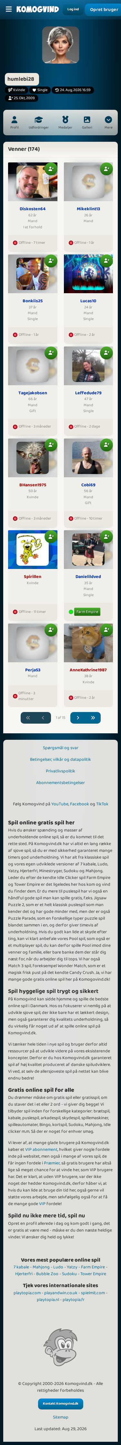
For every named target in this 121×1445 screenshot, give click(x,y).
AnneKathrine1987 (88, 670)
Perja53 (32, 670)
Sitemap (60, 1417)
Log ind (73, 9)
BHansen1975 (32, 485)
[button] (108, 123)
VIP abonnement (41, 1149)
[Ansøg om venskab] (51, 168)
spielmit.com (93, 1292)
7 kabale (21, 1267)
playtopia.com (27, 1292)
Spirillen (32, 577)
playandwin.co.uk (60, 1292)
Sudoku (69, 1273)
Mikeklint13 (88, 209)
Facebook (79, 804)
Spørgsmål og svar (60, 747)
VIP (42, 1203)
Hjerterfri (24, 1273)
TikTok (102, 804)
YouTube (59, 804)
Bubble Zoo (47, 1273)
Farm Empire (87, 612)
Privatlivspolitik (60, 771)
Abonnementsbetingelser (60, 782)
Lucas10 (88, 301)
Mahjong (41, 1267)
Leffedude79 (88, 393)
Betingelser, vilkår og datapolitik (60, 759)
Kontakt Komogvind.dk (60, 1404)
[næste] (78, 718)
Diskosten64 (32, 209)
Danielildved (88, 577)
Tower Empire (93, 1273)
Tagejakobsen (32, 393)
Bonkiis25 (33, 301)
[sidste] (93, 718)
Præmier (52, 1163)
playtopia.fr (74, 1299)
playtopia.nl (48, 1299)
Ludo (58, 1267)
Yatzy (72, 1267)
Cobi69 (88, 485)
